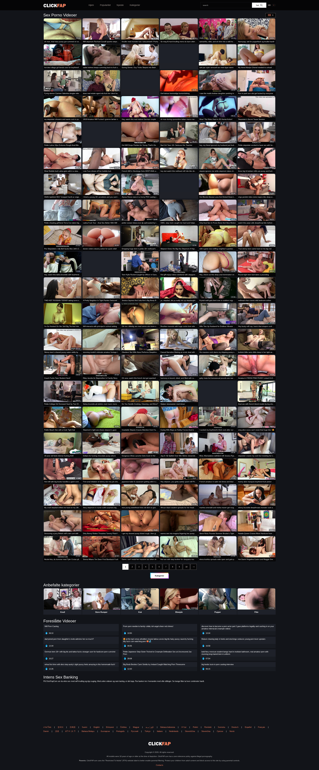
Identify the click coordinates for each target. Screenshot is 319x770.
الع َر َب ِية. (150, 727)
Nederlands (173, 731)
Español (248, 727)
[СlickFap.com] (54, 5)
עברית (183, 727)
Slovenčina (205, 731)
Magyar (136, 727)
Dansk (46, 731)
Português (120, 731)
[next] (194, 567)
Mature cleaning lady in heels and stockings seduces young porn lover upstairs (233, 639)
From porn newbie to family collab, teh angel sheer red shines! (148, 626)
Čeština (123, 727)
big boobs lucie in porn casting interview (217, 664)
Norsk (232, 731)
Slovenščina (190, 731)
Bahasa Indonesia (167, 727)
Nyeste (120, 5)
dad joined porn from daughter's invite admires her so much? (69, 639)
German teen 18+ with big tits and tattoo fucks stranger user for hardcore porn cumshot (80, 652)
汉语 (57, 731)
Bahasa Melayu (88, 731)
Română (207, 727)
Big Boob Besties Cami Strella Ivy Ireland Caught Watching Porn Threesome (154, 664)
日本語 (72, 727)
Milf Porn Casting (52, 626)
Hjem (91, 5)
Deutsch (235, 727)
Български (105, 731)
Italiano (160, 731)
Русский (134, 731)
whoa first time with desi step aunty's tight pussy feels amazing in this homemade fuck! (80, 664)
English (97, 727)
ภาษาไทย (47, 727)
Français (261, 727)
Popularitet (105, 5)
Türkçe (147, 731)
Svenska (221, 727)
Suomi (84, 727)
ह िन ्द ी (70, 731)
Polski (195, 727)
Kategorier (135, 5)
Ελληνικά (110, 727)
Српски (220, 731)
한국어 (60, 727)
